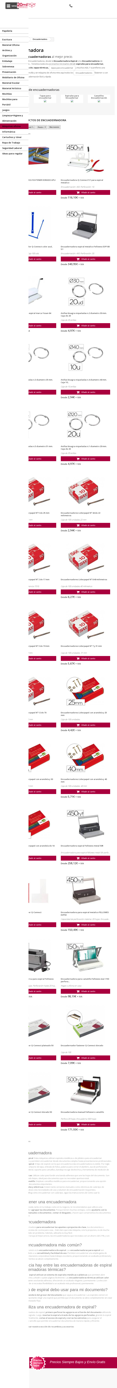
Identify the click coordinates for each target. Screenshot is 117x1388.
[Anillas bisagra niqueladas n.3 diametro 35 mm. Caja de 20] (31, 358)
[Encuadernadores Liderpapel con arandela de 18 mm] (31, 824)
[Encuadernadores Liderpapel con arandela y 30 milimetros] (31, 758)
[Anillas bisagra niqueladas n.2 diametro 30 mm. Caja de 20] (85, 292)
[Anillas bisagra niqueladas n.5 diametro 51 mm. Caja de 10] (31, 425)
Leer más (11, 80)
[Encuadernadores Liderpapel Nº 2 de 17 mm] (31, 558)
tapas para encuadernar (62, 67)
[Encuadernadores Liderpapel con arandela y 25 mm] (85, 691)
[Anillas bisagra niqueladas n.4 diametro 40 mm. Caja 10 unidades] (85, 358)
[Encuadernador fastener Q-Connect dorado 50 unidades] (31, 1091)
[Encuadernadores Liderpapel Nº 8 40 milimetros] (85, 558)
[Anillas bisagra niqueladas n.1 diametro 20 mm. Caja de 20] (85, 425)
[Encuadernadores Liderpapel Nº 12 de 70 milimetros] (31, 691)
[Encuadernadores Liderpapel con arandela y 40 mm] (85, 758)
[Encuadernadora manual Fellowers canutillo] (85, 1091)
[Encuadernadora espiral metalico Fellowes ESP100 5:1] (85, 225)
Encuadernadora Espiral (65, 61)
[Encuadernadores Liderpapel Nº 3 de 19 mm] (31, 625)
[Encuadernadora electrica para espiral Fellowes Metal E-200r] (31, 957)
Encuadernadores (91, 61)
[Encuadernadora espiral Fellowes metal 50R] (85, 824)
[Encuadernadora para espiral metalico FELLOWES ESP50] (85, 891)
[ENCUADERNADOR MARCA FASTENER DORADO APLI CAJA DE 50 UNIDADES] (31, 159)
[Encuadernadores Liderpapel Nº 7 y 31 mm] (85, 625)
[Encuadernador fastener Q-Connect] (31, 891)
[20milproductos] (26, 5)
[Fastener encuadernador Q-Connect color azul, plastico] (31, 225)
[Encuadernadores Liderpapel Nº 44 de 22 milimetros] (85, 491)
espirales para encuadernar (89, 63)
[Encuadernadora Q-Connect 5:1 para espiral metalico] (85, 159)
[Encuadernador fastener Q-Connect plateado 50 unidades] (31, 1024)
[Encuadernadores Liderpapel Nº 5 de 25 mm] (31, 491)
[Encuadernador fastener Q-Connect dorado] (85, 1024)
